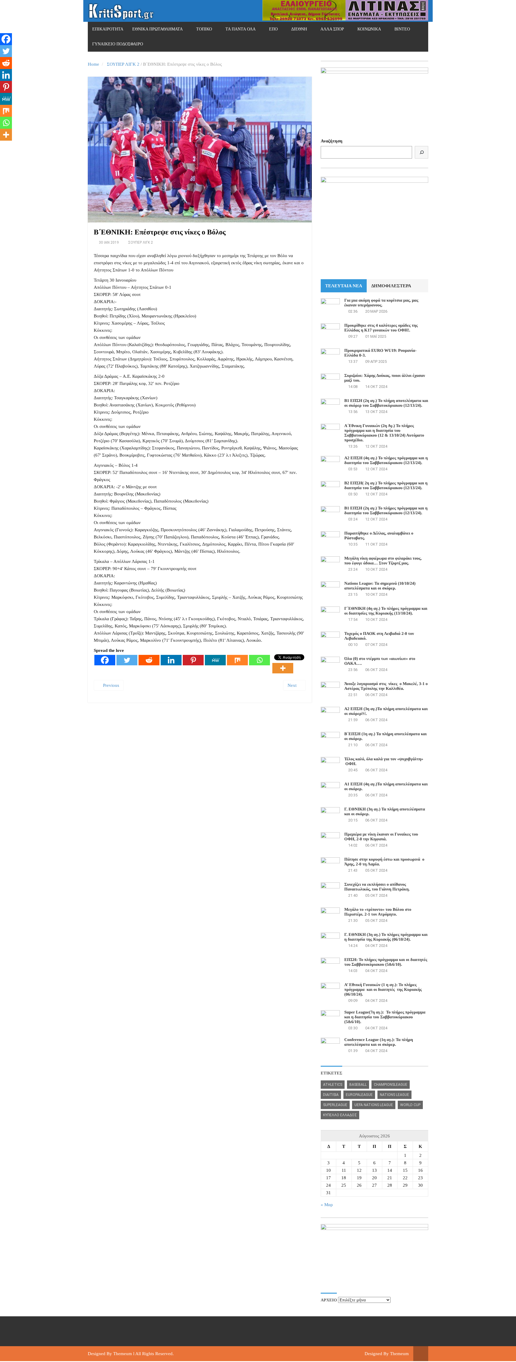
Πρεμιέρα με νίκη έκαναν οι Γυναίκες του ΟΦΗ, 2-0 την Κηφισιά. (381, 837)
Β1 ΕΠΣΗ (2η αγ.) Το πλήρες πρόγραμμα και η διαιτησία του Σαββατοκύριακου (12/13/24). (386, 510)
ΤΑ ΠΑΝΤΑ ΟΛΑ (240, 29)
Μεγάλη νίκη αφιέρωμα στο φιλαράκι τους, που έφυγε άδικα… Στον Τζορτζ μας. (383, 561)
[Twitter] (126, 660)
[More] (282, 668)
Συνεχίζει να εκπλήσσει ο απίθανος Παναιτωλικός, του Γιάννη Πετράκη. (377, 887)
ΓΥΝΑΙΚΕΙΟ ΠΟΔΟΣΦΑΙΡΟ (117, 44)
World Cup (410, 1105)
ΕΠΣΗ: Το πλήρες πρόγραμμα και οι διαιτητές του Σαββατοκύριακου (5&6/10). (385, 962)
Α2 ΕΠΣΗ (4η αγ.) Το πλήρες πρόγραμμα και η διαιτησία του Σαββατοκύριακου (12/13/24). (386, 460)
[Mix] (237, 660)
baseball (358, 1084)
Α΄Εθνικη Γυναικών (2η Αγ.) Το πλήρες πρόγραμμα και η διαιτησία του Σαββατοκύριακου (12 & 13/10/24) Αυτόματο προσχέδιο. (384, 433)
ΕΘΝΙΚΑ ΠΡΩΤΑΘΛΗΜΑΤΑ (157, 29)
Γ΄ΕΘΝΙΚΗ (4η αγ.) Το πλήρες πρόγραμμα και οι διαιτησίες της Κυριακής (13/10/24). (385, 611)
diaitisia (331, 1095)
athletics (332, 1084)
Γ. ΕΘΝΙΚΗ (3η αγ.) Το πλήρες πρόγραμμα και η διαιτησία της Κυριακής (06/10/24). (386, 937)
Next (293, 685)
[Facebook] (104, 660)
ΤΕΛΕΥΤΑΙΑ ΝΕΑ (343, 285)
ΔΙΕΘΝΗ (299, 29)
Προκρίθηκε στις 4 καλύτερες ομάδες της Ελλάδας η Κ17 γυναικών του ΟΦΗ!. (381, 328)
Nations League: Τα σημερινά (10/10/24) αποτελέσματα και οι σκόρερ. (379, 586)
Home (93, 64)
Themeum (122, 1353)
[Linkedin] (171, 660)
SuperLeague (335, 1105)
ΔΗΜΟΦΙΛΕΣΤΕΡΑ (391, 285)
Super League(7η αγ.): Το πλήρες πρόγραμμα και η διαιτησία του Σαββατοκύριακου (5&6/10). (385, 1017)
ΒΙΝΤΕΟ (402, 29)
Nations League (394, 1095)
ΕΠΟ (273, 29)
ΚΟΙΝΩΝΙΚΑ (369, 29)
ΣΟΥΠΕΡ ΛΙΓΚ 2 (123, 64)
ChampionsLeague (390, 1084)
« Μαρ (327, 1204)
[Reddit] (149, 660)
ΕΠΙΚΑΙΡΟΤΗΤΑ (107, 29)
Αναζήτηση (332, 141)
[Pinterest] (193, 660)
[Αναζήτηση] (421, 152)
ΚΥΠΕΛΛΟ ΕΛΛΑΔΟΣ (340, 1115)
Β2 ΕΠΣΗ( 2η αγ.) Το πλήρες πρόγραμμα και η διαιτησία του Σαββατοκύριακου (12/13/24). (386, 485)
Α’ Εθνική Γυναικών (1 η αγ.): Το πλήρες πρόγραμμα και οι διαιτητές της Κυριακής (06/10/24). (383, 990)
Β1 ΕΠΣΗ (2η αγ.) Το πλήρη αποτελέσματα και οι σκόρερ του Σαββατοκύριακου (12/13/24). (386, 403)
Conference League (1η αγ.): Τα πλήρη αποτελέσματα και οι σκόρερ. (378, 1042)
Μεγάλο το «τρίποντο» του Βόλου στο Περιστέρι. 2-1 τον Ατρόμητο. (377, 912)
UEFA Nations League (373, 1105)
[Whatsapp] (259, 660)
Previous (110, 685)
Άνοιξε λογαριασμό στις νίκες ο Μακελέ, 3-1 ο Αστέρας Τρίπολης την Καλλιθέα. (386, 686)
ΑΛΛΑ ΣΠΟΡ (332, 29)
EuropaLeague (359, 1095)
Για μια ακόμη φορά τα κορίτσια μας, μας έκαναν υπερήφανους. (381, 303)
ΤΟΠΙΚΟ (204, 29)
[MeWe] (215, 660)
